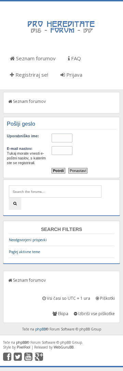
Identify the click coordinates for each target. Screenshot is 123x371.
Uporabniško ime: (23, 136)
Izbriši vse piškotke (96, 313)
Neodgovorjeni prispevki (28, 239)
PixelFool (23, 347)
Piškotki (107, 298)
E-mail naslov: (19, 148)
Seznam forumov (35, 58)
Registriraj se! (31, 74)
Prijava (73, 74)
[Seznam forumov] (61, 32)
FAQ (75, 58)
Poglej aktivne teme (24, 251)
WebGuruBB (63, 347)
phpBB (40, 329)
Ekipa (62, 313)
